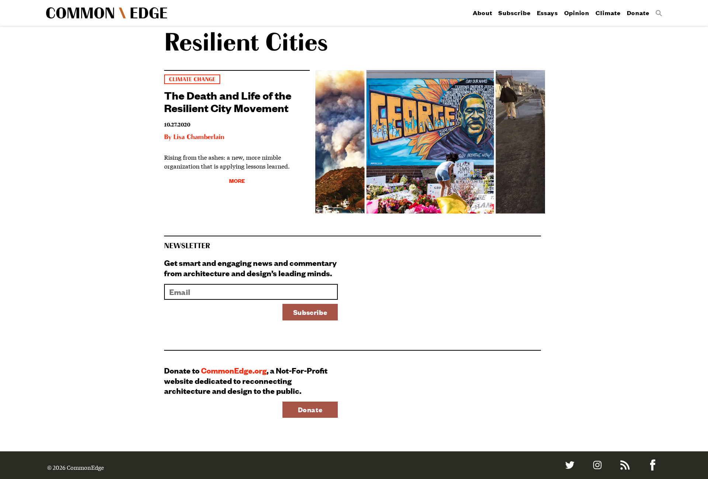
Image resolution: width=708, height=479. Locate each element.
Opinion (576, 12)
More (237, 180)
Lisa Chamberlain (198, 137)
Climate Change (192, 79)
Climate (608, 12)
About (482, 12)
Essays (547, 12)
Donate (638, 12)
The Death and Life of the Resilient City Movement (227, 101)
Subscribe (514, 12)
